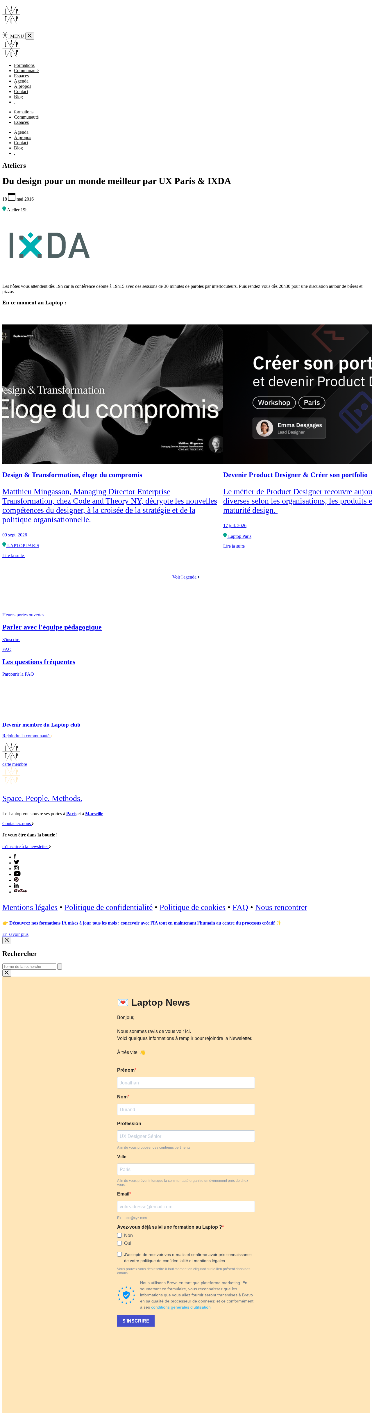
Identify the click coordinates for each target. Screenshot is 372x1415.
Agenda (21, 80)
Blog (18, 96)
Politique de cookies (193, 907)
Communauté (26, 70)
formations (23, 111)
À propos (22, 86)
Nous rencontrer (281, 907)
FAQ (240, 907)
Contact (21, 91)
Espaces (21, 75)
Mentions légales (30, 907)
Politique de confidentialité (109, 907)
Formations (24, 65)
